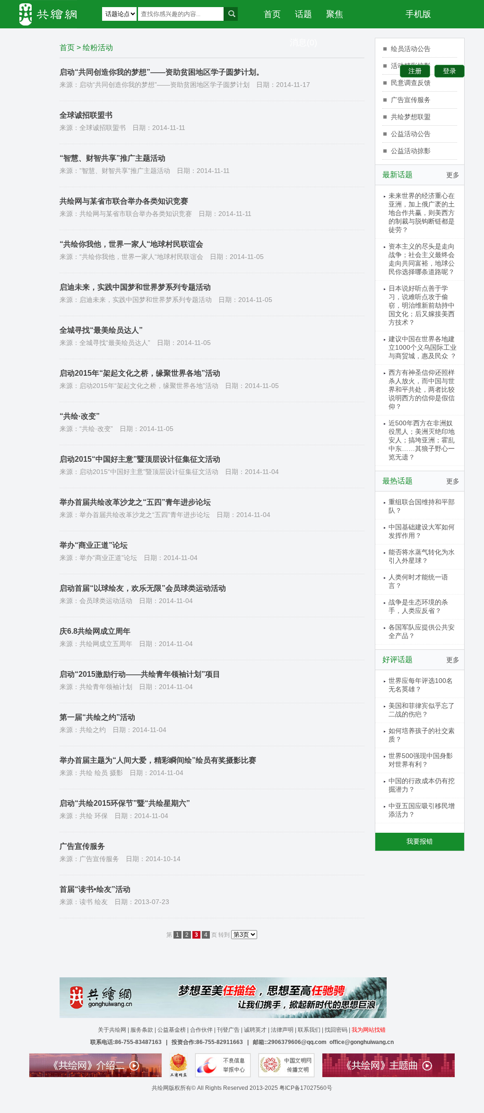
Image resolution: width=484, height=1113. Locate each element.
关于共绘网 (112, 1030)
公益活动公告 (411, 134)
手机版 (418, 14)
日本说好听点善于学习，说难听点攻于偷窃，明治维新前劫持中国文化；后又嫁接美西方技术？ (422, 305)
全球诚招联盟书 (86, 115)
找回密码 (336, 1030)
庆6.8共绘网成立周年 (95, 631)
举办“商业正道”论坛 (94, 545)
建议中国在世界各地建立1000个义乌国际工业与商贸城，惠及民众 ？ (423, 347)
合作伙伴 (201, 1030)
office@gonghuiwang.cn (361, 1042)
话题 (303, 14)
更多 (452, 175)
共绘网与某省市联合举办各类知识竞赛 (124, 201)
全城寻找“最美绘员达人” (101, 330)
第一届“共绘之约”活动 (97, 717)
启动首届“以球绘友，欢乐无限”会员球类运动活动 (143, 588)
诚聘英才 (255, 1030)
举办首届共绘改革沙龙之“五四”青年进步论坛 (135, 502)
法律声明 (282, 1030)
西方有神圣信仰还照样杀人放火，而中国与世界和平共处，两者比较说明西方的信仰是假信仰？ (422, 389)
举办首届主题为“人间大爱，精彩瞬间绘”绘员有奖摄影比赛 (158, 760)
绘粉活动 (98, 47)
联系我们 (309, 1030)
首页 (272, 14)
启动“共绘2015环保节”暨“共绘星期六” (125, 803)
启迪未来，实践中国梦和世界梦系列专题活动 (135, 287)
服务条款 (141, 1030)
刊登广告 (228, 1030)
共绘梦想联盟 (411, 117)
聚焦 (334, 14)
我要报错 (419, 841)
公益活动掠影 (411, 151)
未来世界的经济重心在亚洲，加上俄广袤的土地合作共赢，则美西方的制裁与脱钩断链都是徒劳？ (422, 212)
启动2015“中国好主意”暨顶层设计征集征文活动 (140, 459)
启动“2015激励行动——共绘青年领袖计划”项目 (140, 674)
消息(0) (303, 42)
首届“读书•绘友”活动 (95, 889)
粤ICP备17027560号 (305, 1088)
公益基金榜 (171, 1030)
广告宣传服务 (82, 846)
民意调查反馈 (411, 82)
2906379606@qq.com (297, 1042)
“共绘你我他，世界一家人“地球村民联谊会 (131, 244)
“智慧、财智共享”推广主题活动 (112, 158)
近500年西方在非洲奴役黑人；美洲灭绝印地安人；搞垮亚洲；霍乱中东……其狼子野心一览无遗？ (422, 440)
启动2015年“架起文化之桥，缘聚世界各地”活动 (140, 373)
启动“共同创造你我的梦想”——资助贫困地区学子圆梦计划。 (162, 72)
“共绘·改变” (80, 416)
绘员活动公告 (411, 48)
